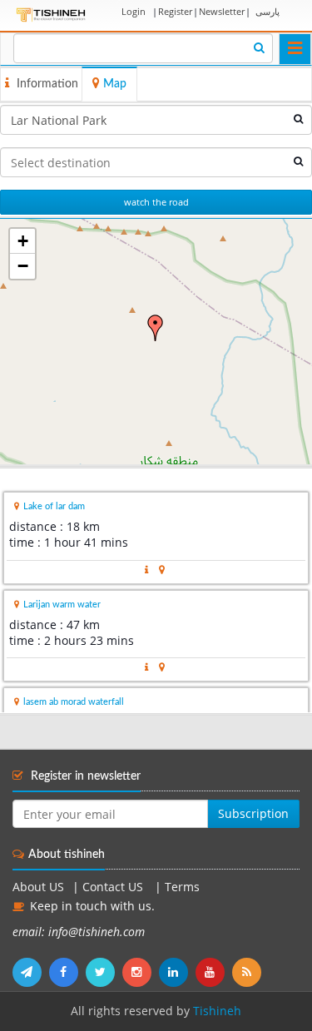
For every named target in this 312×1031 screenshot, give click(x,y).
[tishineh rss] (248, 971)
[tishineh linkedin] (177, 971)
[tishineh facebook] (67, 971)
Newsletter (222, 11)
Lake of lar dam (54, 506)
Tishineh (217, 1011)
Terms (182, 887)
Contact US (114, 887)
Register (175, 11)
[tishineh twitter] (104, 971)
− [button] (22, 265)
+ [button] (22, 240)
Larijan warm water (62, 604)
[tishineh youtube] (214, 971)
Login (133, 11)
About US (38, 887)
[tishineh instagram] (140, 971)
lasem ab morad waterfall (73, 701)
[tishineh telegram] (30, 971)
